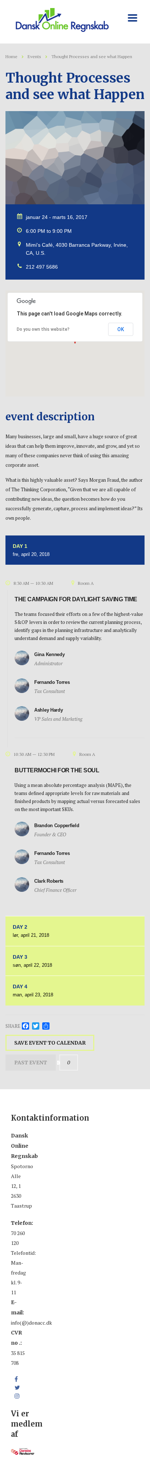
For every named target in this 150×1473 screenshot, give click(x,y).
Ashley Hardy (48, 710)
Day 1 (31, 550)
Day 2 (31, 931)
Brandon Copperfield (56, 825)
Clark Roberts (48, 881)
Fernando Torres (52, 682)
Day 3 (32, 961)
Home (11, 56)
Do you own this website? (43, 329)
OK (120, 329)
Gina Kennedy (49, 654)
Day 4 (33, 990)
